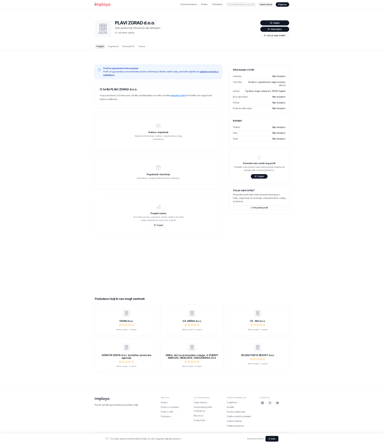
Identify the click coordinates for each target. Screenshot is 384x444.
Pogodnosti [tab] (113, 46)
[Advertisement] (158, 262)
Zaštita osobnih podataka (239, 416)
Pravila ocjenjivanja (236, 412)
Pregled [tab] (100, 46)
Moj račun (198, 415)
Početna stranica (189, 4)
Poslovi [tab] (141, 46)
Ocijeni (276, 23)
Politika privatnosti (255, 438)
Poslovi (204, 4)
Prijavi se (282, 4)
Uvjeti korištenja (234, 421)
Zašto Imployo (200, 402)
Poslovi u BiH (167, 412)
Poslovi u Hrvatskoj (170, 407)
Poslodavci (217, 4)
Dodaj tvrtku (199, 420)
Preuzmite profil (260, 207)
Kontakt (230, 407)
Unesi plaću (276, 29)
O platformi (232, 402)
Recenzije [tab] (128, 46)
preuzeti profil (178, 95)
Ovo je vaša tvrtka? (276, 35)
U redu (271, 438)
